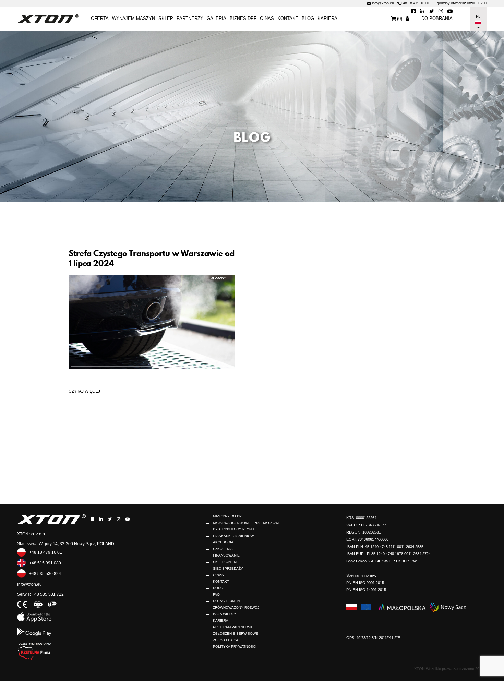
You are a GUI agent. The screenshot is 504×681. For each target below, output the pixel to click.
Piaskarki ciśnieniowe (234, 536)
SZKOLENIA (223, 549)
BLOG (308, 18)
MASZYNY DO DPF (228, 516)
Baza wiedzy (224, 614)
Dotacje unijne (227, 601)
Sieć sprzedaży (228, 568)
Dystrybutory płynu (233, 529)
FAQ (216, 594)
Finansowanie (226, 555)
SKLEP (165, 18)
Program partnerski (233, 627)
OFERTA (100, 18)
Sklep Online (226, 562)
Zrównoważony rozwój (236, 607)
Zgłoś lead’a (225, 640)
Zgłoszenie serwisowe (235, 633)
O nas (267, 18)
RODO (218, 588)
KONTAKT (287, 18)
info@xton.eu (383, 3)
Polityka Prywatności (234, 646)
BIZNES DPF (243, 18)
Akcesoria (223, 542)
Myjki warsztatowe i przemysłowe (247, 523)
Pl (477, 16)
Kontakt (221, 581)
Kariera (327, 18)
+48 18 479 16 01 (415, 3)
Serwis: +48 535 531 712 (40, 594)
